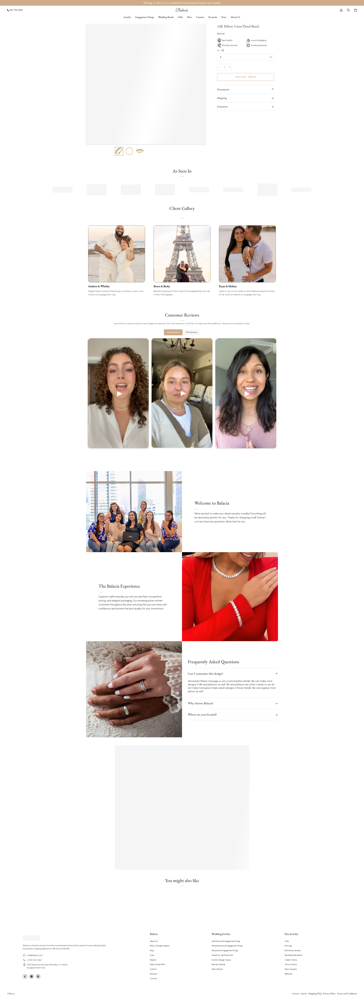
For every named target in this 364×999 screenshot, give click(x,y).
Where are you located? (202, 714)
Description (223, 89)
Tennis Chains (291, 964)
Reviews (153, 974)
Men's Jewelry (291, 969)
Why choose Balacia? (200, 703)
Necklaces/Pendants (293, 955)
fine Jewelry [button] (291, 934)
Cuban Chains (291, 960)
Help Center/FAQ (157, 964)
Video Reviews (173, 332)
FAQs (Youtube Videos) (160, 946)
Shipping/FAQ (315, 993)
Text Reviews (191, 332)
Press (152, 955)
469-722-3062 (16, 10)
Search (304, 993)
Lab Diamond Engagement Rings (226, 941)
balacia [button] (154, 934)
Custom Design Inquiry (221, 960)
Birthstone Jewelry (293, 950)
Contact (153, 978)
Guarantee (222, 106)
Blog (152, 950)
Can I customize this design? (205, 674)
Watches (288, 974)
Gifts (287, 941)
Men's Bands (217, 969)
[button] (127, 17)
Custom (153, 969)
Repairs (153, 960)
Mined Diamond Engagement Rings (227, 946)
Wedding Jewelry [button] (221, 934)
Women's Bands (218, 964)
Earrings (288, 946)
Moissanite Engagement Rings (225, 950)
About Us (154, 941)
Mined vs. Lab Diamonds (222, 955)
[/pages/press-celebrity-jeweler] (63, 190)
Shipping (222, 98)
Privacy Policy (329, 993)
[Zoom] (91, 138)
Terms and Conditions (347, 993)
